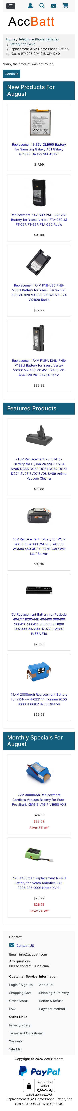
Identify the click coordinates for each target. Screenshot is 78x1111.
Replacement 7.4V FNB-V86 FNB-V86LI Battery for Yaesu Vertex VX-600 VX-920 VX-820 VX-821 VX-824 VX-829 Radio (39, 292)
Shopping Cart (20, 993)
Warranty (16, 1041)
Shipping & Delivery (54, 993)
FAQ (12, 1009)
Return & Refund (51, 1001)
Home (10, 39)
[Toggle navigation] (10, 6)
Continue (11, 74)
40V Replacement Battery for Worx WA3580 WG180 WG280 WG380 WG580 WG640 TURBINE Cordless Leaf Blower (39, 546)
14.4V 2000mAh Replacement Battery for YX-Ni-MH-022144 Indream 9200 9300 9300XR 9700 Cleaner (39, 699)
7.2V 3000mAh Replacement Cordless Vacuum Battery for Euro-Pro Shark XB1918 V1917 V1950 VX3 (39, 799)
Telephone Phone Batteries (38, 39)
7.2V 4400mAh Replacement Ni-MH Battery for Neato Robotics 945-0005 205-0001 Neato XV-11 (39, 883)
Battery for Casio (22, 44)
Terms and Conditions (25, 1033)
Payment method (52, 1009)
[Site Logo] (39, 21)
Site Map (16, 1049)
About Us (46, 985)
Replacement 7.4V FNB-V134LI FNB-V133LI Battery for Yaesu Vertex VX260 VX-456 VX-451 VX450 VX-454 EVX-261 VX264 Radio (39, 368)
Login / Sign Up (21, 985)
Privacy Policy (20, 1025)
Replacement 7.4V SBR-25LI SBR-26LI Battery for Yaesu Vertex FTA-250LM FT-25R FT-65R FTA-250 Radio (39, 219)
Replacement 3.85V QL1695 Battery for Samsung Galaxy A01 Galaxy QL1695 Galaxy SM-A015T (39, 149)
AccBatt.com (53, 1059)
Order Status (18, 1001)
